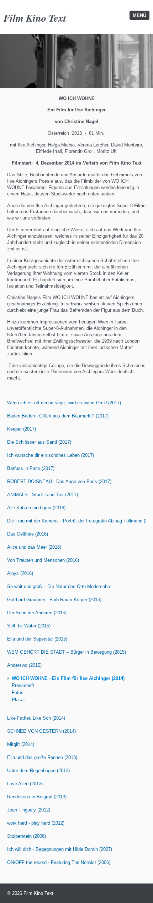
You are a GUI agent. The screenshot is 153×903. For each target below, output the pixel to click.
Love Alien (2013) (25, 783)
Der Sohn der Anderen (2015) (37, 612)
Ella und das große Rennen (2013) (42, 757)
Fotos (17, 692)
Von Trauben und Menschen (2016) (43, 560)
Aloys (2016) (20, 573)
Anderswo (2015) (24, 665)
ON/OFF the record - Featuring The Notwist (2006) (58, 862)
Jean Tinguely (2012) (28, 810)
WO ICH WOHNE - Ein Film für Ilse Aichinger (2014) (68, 678)
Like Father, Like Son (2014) (36, 718)
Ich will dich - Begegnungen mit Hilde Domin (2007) (59, 849)
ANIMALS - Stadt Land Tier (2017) (42, 494)
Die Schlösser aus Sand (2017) (39, 442)
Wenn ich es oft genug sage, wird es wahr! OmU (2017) (64, 402)
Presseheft (23, 685)
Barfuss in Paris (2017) (30, 468)
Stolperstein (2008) (26, 836)
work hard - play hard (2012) (35, 823)
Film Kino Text (35, 18)
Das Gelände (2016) (27, 534)
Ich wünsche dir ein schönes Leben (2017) (50, 455)
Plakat (18, 699)
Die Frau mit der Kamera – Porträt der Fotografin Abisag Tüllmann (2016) (76, 520)
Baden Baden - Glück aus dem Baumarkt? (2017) (58, 416)
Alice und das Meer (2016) (34, 547)
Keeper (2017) (21, 429)
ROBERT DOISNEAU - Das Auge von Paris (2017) (59, 481)
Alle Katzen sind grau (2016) (36, 507)
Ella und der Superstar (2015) (37, 639)
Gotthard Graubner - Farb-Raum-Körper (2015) (54, 599)
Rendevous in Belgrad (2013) (37, 796)
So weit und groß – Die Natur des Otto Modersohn (58, 586)
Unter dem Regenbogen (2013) (38, 770)
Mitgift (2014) (20, 744)
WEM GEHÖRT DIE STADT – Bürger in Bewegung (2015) (66, 652)
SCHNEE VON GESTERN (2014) (41, 731)
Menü (139, 15)
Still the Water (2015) (29, 625)
